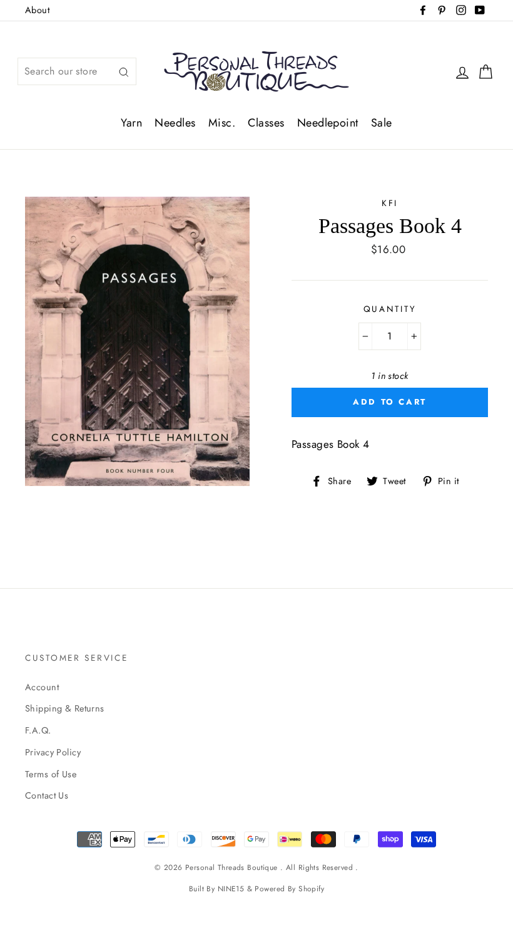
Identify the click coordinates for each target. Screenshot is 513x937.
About (37, 10)
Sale (381, 123)
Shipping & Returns (64, 708)
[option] (137, 341)
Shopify (311, 888)
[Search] (124, 71)
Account (42, 687)
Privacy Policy (53, 752)
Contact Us (46, 795)
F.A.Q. (38, 730)
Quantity (390, 309)
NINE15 (231, 888)
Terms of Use (50, 774)
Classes (266, 123)
